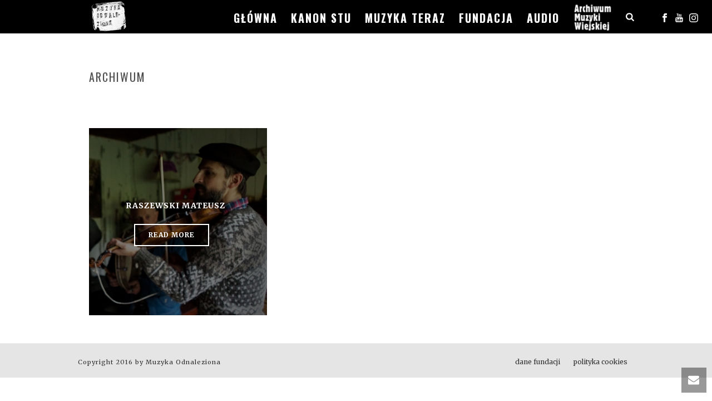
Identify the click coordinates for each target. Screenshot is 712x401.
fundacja (486, 18)
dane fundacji (537, 362)
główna (256, 18)
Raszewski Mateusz (175, 205)
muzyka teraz (405, 18)
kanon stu (321, 18)
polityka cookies (600, 362)
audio (543, 18)
